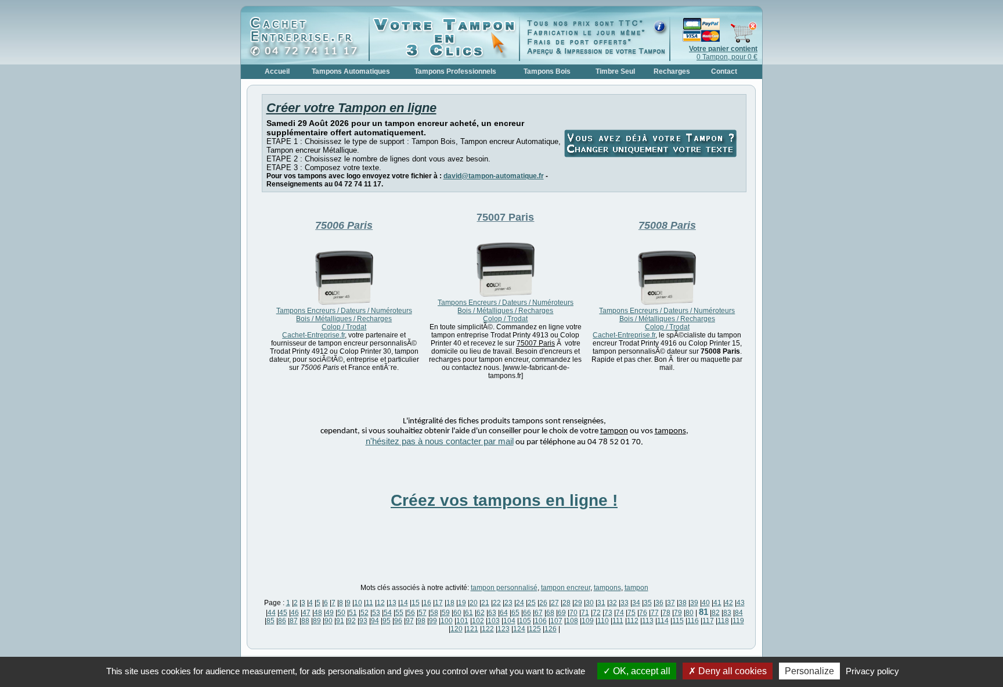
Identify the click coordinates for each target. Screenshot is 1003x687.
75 (631, 613)
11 (369, 603)
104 (509, 621)
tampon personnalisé (504, 588)
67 (539, 613)
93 (363, 621)
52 (364, 613)
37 (671, 603)
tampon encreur (565, 588)
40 (706, 603)
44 (272, 613)
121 (472, 629)
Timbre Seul (615, 71)
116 (693, 621)
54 (388, 613)
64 (504, 613)
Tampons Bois (547, 71)
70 (573, 613)
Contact (724, 71)
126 (550, 629)
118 (723, 621)
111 (617, 621)
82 (716, 613)
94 (375, 621)
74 (620, 613)
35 (648, 603)
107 (556, 621)
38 (683, 603)
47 (306, 613)
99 (433, 621)
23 (508, 603)
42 (729, 603)
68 (550, 613)
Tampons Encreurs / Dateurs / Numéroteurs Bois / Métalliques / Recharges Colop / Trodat (344, 319)
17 (439, 603)
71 (585, 613)
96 (398, 621)
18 (450, 603)
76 (643, 613)
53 (376, 613)
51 (353, 613)
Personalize (809, 671)
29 (578, 603)
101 (462, 621)
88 (305, 621)
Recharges (672, 71)
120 (456, 629)
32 (613, 603)
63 (492, 613)
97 (410, 621)
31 (601, 603)
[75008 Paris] (667, 302)
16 (427, 603)
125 (535, 629)
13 (392, 603)
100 (447, 621)
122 (488, 629)
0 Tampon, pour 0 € (723, 53)
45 (283, 613)
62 (481, 613)
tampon (636, 588)
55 (399, 613)
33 (624, 603)
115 (678, 621)
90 (328, 621)
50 (341, 613)
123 (503, 629)
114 (663, 621)
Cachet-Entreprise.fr (313, 335)
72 (597, 613)
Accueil (277, 71)
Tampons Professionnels (455, 71)
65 (515, 613)
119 (738, 621)
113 (648, 621)
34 (636, 603)
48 (318, 613)
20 (474, 603)
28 (566, 603)
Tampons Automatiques (351, 71)
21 (485, 603)
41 (717, 603)
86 (282, 621)
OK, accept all (640, 671)
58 (434, 613)
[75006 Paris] (344, 302)
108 (572, 621)
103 (494, 621)
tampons (607, 588)
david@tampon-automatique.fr (493, 176)
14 (404, 603)
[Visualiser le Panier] (713, 41)
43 (741, 603)
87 (294, 621)
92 (352, 621)
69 (562, 613)
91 (340, 621)
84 (739, 613)
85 (270, 621)
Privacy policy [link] (872, 671)
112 (632, 621)
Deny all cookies (731, 671)
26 (543, 603)
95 (387, 621)
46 (295, 613)
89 (317, 621)
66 (527, 613)
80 (689, 613)
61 (469, 613)
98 (421, 621)
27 (555, 603)
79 (678, 613)
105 (525, 621)
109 (588, 621)
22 (497, 603)
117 (708, 621)
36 (659, 603)
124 (519, 629)
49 (330, 613)
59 (446, 613)
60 (457, 613)
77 (655, 613)
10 (358, 603)
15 (416, 603)
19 (462, 603)
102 (478, 621)
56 (411, 613)
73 (608, 613)
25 (532, 603)
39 (694, 603)
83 (727, 613)
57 (422, 613)
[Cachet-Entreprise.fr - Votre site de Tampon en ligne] (308, 56)
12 (381, 603)
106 (541, 621)
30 (590, 603)
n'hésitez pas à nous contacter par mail (440, 441)
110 (603, 621)
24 (520, 603)
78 (666, 613)
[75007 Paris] (506, 294)
